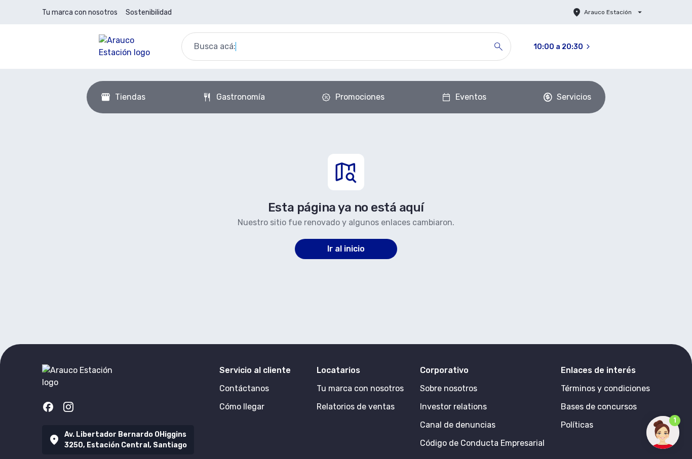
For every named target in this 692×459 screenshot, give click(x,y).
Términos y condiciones (605, 388)
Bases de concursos (599, 406)
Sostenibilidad (149, 12)
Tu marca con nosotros (80, 12)
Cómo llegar (241, 406)
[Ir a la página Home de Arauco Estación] (132, 46)
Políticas (577, 425)
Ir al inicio (346, 249)
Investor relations (453, 406)
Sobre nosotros (448, 388)
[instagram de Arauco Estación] (68, 407)
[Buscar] (498, 46)
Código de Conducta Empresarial (482, 443)
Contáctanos (244, 388)
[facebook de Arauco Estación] (48, 407)
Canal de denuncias (457, 425)
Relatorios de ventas (356, 406)
